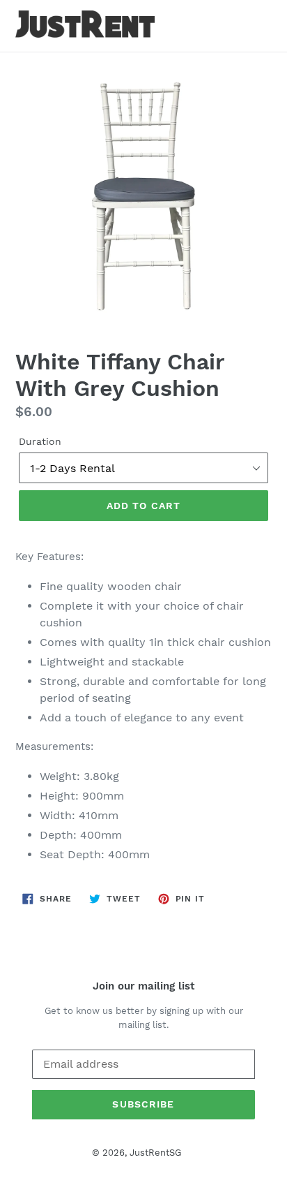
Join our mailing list (143, 986)
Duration (40, 441)
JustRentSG (155, 1152)
